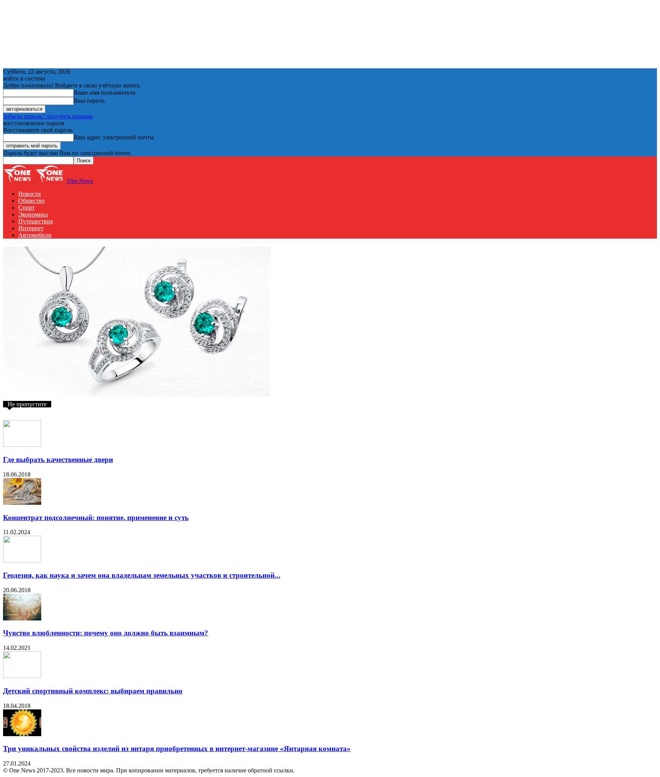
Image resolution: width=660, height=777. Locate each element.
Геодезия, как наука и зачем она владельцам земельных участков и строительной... (141, 575)
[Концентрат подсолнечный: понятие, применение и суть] (22, 502)
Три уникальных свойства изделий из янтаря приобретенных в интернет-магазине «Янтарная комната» (177, 749)
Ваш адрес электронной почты (114, 137)
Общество (31, 200)
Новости (29, 194)
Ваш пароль (89, 100)
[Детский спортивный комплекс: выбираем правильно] (22, 676)
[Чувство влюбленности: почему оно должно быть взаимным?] (22, 618)
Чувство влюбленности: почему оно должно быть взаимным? (105, 633)
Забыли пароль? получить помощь (48, 116)
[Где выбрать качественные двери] (22, 444)
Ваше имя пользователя (104, 92)
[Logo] (19, 181)
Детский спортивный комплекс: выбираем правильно (93, 691)
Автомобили (35, 235)
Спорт (26, 207)
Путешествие (35, 221)
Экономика (33, 214)
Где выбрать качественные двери (58, 460)
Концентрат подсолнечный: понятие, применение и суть (96, 518)
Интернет (31, 228)
